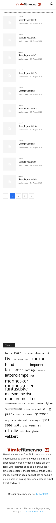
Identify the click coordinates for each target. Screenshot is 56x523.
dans (30, 353)
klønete (41, 370)
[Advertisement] (29, 224)
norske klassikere (13, 408)
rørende (42, 414)
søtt (17, 425)
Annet (21, 17)
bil (25, 353)
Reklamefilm (27, 415)
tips (25, 425)
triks (40, 425)
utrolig (11, 430)
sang (7, 420)
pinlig (47, 408)
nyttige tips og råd (32, 409)
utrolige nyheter (30, 431)
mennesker (16, 380)
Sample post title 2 (28, 55)
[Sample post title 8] (9, 164)
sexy (13, 420)
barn (17, 353)
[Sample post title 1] (9, 39)
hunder (22, 364)
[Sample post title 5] (9, 110)
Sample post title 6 (28, 126)
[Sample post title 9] (9, 181)
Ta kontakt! (42, 493)
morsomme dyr (18, 393)
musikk (31, 404)
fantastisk (18, 359)
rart (18, 414)
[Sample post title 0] (9, 22)
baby (8, 353)
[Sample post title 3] (9, 75)
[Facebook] (28, 518)
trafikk (32, 425)
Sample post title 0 (28, 20)
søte (8, 425)
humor (38, 358)
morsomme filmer (21, 398)
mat (32, 376)
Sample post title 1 (28, 37)
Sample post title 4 (28, 90)
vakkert (11, 436)
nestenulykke (44, 403)
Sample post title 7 (28, 144)
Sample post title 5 (28, 108)
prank (9, 414)
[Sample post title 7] (9, 146)
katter (18, 369)
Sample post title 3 (28, 73)
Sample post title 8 (28, 161)
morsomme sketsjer (15, 403)
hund (9, 364)
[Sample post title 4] (9, 93)
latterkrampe (16, 375)
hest (26, 359)
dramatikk (42, 353)
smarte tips (34, 420)
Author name (23, 23)
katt (8, 369)
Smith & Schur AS (34, 511)
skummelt (22, 420)
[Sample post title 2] (9, 57)
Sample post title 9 (28, 179)
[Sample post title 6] (9, 128)
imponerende (40, 364)
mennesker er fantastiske (19, 387)
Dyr (8, 358)
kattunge (30, 370)
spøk (45, 419)
